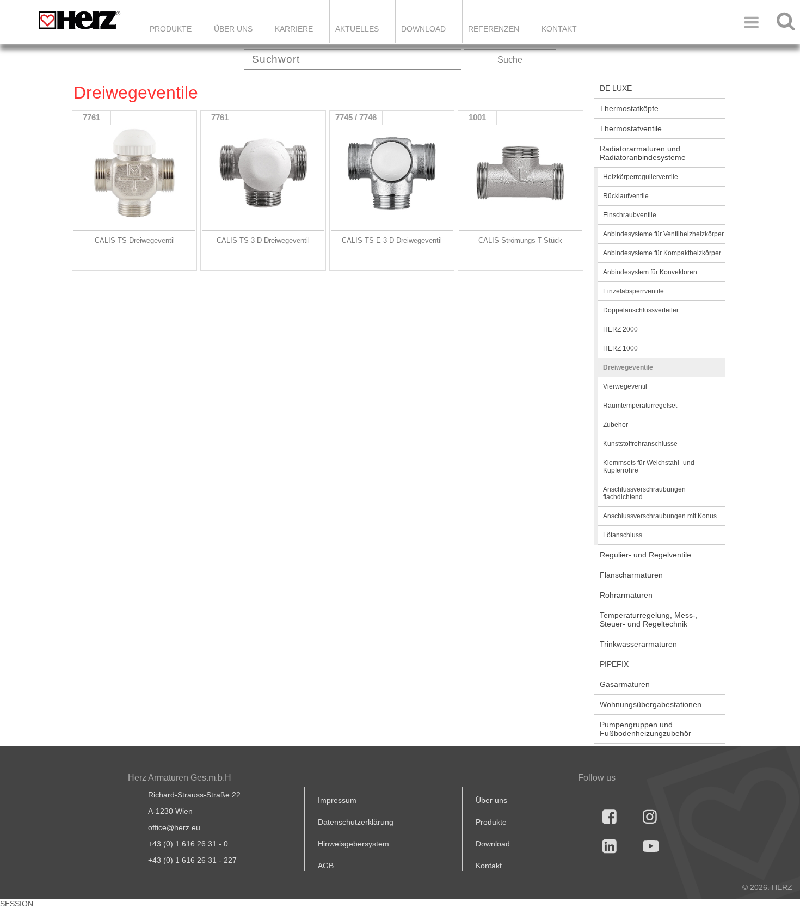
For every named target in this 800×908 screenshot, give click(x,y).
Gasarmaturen (625, 684)
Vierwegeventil (625, 386)
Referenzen (493, 28)
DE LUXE (616, 88)
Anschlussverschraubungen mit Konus (660, 516)
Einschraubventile (629, 215)
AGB (326, 865)
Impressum (337, 800)
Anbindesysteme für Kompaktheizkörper (662, 253)
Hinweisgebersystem (353, 843)
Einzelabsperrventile (633, 291)
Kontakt (489, 865)
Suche (509, 59)
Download (493, 843)
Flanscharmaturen (631, 574)
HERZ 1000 (620, 348)
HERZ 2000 (620, 329)
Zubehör (615, 424)
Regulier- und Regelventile (645, 554)
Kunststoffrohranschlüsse (640, 443)
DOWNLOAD (423, 28)
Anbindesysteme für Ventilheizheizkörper (663, 234)
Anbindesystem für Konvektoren (650, 272)
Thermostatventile (631, 128)
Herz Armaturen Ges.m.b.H (179, 777)
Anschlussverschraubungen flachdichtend (644, 493)
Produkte (171, 28)
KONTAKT (559, 28)
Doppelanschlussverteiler (641, 310)
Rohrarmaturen (626, 595)
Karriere (294, 28)
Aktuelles (357, 28)
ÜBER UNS (233, 28)
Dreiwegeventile (628, 367)
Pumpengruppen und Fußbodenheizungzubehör (645, 729)
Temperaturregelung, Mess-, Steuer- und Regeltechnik (649, 619)
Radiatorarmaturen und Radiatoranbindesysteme (643, 153)
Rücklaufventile (626, 196)
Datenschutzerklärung (355, 822)
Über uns (491, 800)
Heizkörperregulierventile (640, 177)
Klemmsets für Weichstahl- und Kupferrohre (648, 466)
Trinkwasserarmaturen (638, 644)
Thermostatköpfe (629, 108)
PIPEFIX (614, 664)
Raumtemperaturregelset (640, 405)
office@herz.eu (174, 827)
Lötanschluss (622, 535)
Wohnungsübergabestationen (650, 704)
